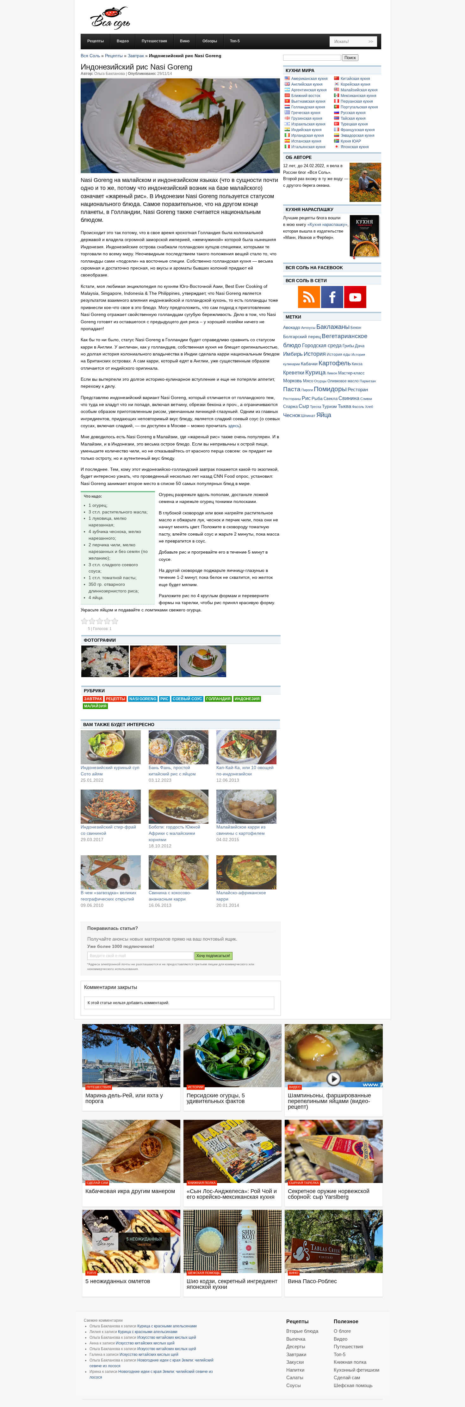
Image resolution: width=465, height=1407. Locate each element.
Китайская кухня (355, 78)
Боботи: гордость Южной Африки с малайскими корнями (174, 833)
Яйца (323, 414)
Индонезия (247, 699)
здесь (233, 425)
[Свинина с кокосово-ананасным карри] (179, 872)
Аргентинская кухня (309, 90)
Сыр (304, 406)
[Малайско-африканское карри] (246, 872)
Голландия (218, 699)
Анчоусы (308, 328)
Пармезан (368, 381)
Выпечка (295, 1339)
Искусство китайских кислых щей (166, 1337)
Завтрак (136, 55)
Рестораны (292, 399)
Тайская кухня (353, 118)
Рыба (317, 398)
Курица (315, 372)
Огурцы (320, 381)
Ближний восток (305, 96)
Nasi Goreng (142, 699)
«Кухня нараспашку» (327, 224)
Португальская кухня (359, 107)
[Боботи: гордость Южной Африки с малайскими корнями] (179, 807)
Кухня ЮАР (351, 141)
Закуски (295, 1362)
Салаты (294, 1377)
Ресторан (358, 389)
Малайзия (95, 706)
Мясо (308, 381)
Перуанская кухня (357, 101)
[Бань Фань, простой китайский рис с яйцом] (179, 747)
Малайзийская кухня (359, 90)
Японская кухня (355, 147)
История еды (338, 354)
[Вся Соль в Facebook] (332, 307)
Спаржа (290, 406)
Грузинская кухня (306, 118)
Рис (164, 699)
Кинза (357, 364)
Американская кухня (309, 78)
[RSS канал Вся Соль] (309, 307)
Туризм (329, 406)
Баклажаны (333, 326)
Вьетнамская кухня (308, 101)
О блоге (342, 1331)
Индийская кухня (306, 130)
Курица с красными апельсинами (167, 1326)
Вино (293, 1273)
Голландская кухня (308, 107)
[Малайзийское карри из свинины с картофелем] (246, 807)
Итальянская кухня (308, 147)
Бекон (355, 327)
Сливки (366, 399)
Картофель (335, 363)
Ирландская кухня (307, 135)
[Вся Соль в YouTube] (355, 307)
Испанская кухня (306, 141)
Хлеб (369, 407)
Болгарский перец (302, 336)
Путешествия (99, 1087)
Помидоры (330, 389)
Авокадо (291, 327)
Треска (315, 407)
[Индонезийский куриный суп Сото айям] (111, 747)
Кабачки (309, 363)
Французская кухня (358, 130)
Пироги (307, 390)
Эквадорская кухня (358, 135)
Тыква (344, 406)
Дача (359, 345)
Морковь (292, 380)
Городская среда (322, 345)
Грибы (348, 345)
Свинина (348, 398)
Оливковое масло (343, 381)
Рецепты (114, 55)
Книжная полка (202, 1183)
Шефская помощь (204, 1273)
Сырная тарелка (304, 1183)
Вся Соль (90, 55)
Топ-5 (91, 1273)
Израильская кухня (308, 124)
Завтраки (296, 1354)
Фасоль (358, 407)
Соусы (293, 1385)
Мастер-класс (351, 373)
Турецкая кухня (354, 124)
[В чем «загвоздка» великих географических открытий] (111, 872)
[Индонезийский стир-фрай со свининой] (111, 807)
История (315, 354)
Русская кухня (353, 113)
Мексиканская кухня (358, 96)
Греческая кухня (305, 113)
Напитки (295, 1370)
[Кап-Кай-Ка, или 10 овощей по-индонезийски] (246, 747)
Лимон (332, 373)
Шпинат (308, 416)
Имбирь (293, 354)
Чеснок (291, 415)
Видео (295, 1087)
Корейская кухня (355, 84)
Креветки (293, 372)
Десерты (295, 1346)
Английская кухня (307, 84)
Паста (292, 389)
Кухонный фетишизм (356, 1370)
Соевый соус (187, 699)
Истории (195, 1087)
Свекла (331, 398)
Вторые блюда (302, 1331)
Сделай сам (97, 1183)
